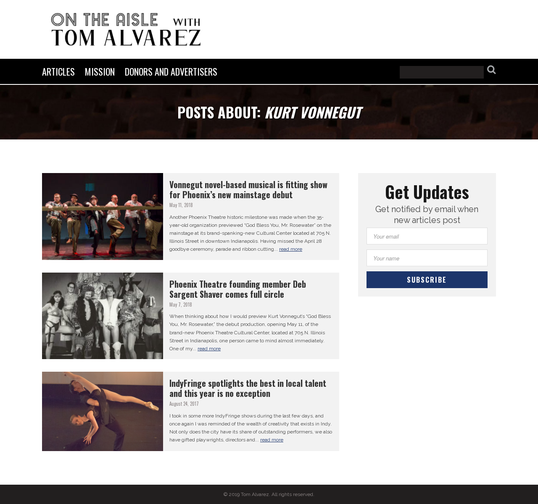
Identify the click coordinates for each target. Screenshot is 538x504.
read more (290, 249)
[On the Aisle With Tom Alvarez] (126, 29)
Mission (100, 71)
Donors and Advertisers (171, 71)
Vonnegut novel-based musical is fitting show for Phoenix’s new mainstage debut (248, 189)
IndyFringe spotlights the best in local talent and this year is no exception (247, 388)
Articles (58, 71)
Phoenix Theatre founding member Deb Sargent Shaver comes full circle (237, 289)
